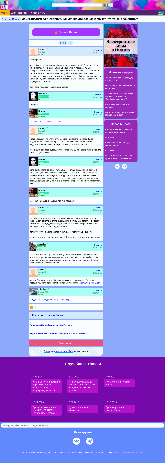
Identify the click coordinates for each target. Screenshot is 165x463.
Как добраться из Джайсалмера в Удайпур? (50, 299)
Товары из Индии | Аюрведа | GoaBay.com (51, 325)
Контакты (100, 453)
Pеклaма (89, 453)
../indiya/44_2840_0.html (89, 283)
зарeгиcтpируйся (64, 351)
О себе (41, 54)
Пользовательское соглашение (68, 453)
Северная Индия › (11, 19)
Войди (47, 351)
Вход (160, 13)
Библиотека (112, 453)
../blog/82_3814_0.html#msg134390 (46, 122)
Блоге (126, 123)
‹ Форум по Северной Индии (46, 315)
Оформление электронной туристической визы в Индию (58, 333)
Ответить (98, 50)
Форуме (127, 72)
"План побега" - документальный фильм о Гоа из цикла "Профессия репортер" (120, 96)
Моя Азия (109, 137)
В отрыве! (109, 150)
